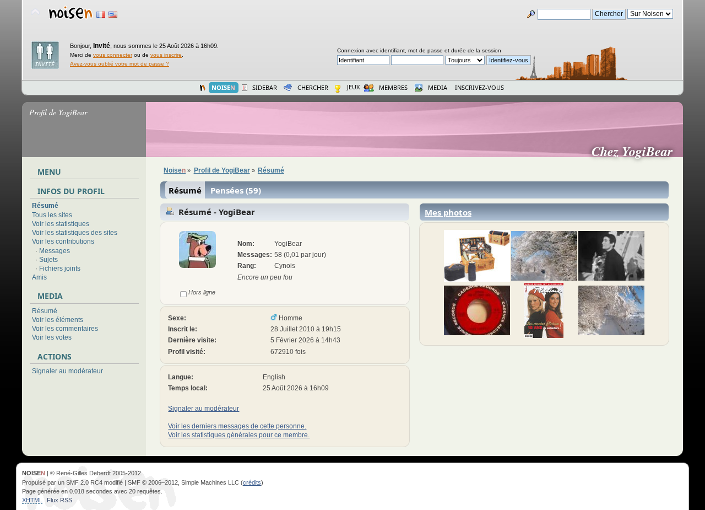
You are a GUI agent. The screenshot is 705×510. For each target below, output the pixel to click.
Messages (54, 251)
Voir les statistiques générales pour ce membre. (239, 435)
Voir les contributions (63, 241)
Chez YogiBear (636, 151)
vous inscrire (166, 55)
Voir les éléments (57, 320)
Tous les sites (52, 215)
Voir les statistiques (60, 224)
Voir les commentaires (65, 328)
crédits (252, 482)
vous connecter (112, 55)
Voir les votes (52, 337)
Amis (39, 277)
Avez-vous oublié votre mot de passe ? (119, 64)
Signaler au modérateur (67, 371)
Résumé (45, 206)
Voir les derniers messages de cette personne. (237, 426)
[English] (113, 15)
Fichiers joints (59, 268)
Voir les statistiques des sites (74, 233)
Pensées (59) (235, 190)
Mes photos (448, 212)
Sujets (48, 260)
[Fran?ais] (100, 15)
